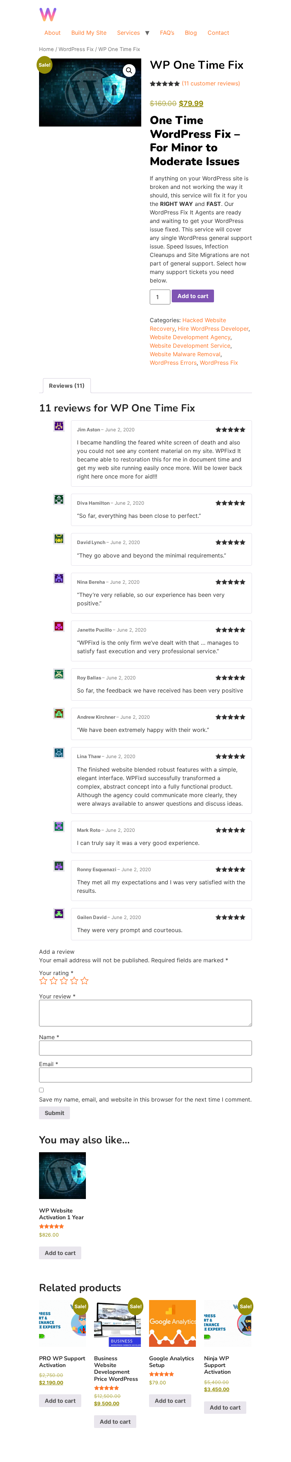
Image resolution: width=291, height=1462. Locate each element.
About (52, 32)
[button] (129, 70)
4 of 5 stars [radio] (74, 980)
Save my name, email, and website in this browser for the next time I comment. (145, 1099)
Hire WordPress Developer (213, 328)
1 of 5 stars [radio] (43, 980)
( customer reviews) (211, 83)
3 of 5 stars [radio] (64, 980)
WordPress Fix (76, 49)
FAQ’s (167, 32)
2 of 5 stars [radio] (53, 980)
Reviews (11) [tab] (67, 385)
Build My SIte (88, 32)
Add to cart (192, 295)
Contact (218, 32)
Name (49, 1037)
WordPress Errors (173, 362)
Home (46, 49)
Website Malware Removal (185, 354)
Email (48, 1064)
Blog (191, 32)
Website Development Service (190, 345)
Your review (57, 996)
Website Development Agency (190, 337)
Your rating (56, 973)
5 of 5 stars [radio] (84, 980)
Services (128, 32)
